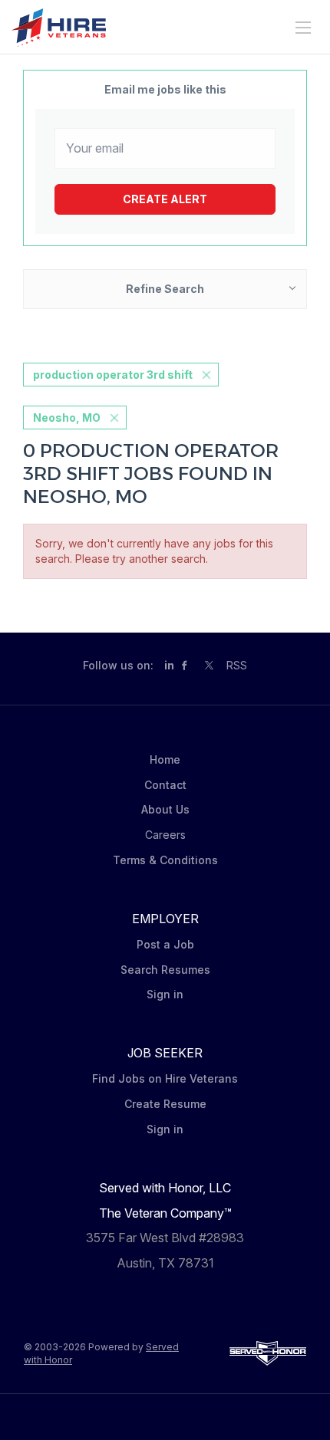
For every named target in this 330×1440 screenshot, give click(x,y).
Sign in (165, 994)
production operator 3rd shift (113, 374)
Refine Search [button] (165, 288)
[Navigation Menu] (303, 27)
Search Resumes (165, 969)
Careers (165, 834)
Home (165, 759)
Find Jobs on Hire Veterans (165, 1078)
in (169, 665)
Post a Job (165, 944)
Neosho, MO (67, 417)
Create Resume (165, 1103)
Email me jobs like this (165, 89)
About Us (165, 809)
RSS (236, 665)
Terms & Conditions (165, 859)
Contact (165, 784)
